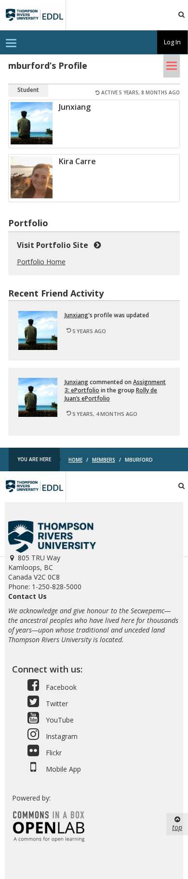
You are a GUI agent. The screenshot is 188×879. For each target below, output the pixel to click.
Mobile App (62, 769)
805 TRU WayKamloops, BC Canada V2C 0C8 (34, 567)
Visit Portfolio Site (54, 245)
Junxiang (75, 107)
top (177, 827)
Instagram (61, 736)
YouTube (59, 719)
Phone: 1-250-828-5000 (44, 586)
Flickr (53, 752)
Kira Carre (77, 161)
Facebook (60, 687)
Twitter (56, 703)
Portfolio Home (41, 261)
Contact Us (27, 596)
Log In (172, 42)
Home (75, 459)
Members (103, 459)
